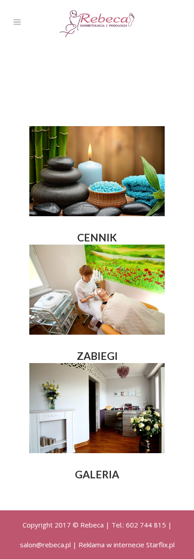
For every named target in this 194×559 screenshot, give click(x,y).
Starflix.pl (160, 544)
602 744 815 (146, 524)
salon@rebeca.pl (45, 544)
